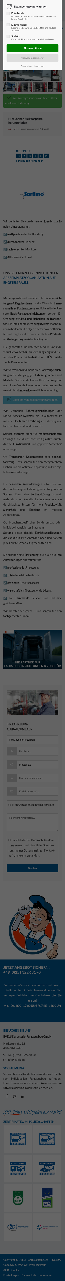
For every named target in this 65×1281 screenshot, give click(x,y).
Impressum (39, 66)
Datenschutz (26, 66)
